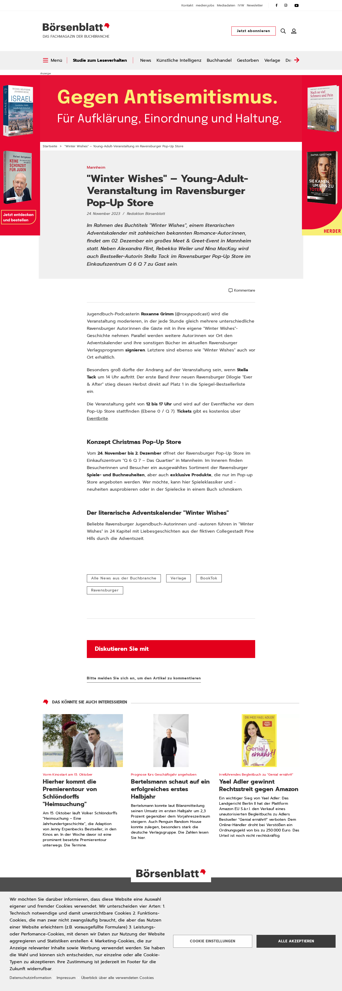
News (145, 60)
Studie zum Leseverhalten (100, 60)
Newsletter (255, 5)
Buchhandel (219, 60)
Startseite (50, 146)
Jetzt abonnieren (253, 30)
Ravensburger (105, 590)
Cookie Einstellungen (212, 941)
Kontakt (187, 5)
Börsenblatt (76, 27)
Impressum (66, 978)
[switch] (52, 60)
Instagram (286, 5)
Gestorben (248, 60)
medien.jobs (205, 5)
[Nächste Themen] (296, 60)
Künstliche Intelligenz (179, 60)
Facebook (276, 5)
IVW (241, 5)
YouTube (296, 5)
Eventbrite (97, 418)
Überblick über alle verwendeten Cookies (117, 978)
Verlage (272, 60)
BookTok (208, 578)
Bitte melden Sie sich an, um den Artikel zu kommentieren (144, 678)
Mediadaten (226, 5)
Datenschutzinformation (30, 978)
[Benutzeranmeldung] (294, 31)
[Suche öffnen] (283, 31)
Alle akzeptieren (296, 941)
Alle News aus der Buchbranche (124, 578)
